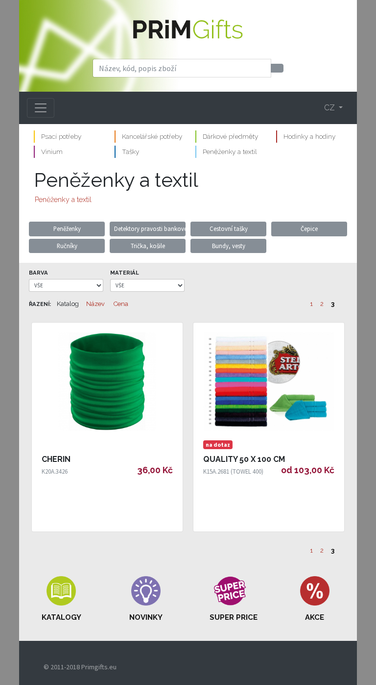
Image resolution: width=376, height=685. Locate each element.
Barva (38, 272)
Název (95, 303)
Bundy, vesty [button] (228, 246)
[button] (61, 599)
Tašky (130, 151)
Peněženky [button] (67, 228)
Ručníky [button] (67, 246)
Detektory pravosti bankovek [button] (150, 228)
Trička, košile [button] (148, 246)
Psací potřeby (61, 136)
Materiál (124, 272)
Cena (121, 303)
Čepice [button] (309, 228)
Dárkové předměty (230, 136)
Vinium (52, 151)
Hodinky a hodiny (309, 136)
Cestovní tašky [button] (229, 228)
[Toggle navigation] (40, 108)
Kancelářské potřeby (152, 136)
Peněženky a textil (230, 151)
